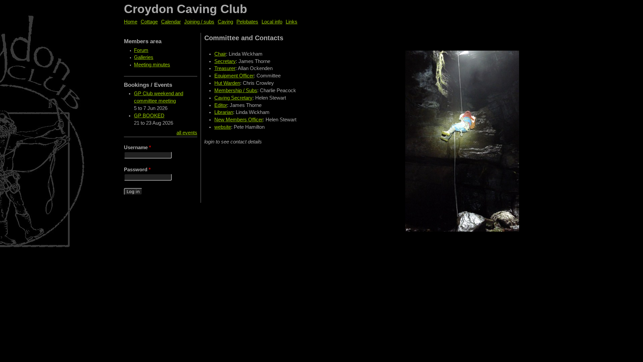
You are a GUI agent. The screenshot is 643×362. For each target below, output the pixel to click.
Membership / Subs (235, 90)
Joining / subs (199, 21)
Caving (225, 21)
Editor (220, 105)
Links (291, 21)
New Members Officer (238, 119)
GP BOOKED (149, 115)
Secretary (225, 61)
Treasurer (224, 68)
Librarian (223, 112)
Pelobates (247, 21)
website (222, 127)
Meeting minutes (152, 64)
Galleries (143, 57)
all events (186, 132)
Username (137, 147)
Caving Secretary (233, 98)
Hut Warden (227, 83)
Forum (141, 50)
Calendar (171, 21)
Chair (220, 54)
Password (137, 169)
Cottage (149, 21)
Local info (272, 21)
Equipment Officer (234, 75)
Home (130, 21)
